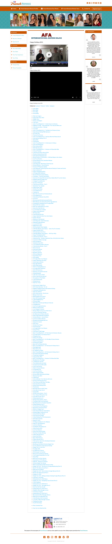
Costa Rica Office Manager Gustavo (41, 499)
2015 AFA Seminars (37, 270)
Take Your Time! (37, 282)
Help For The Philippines (39, 423)
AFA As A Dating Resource (39, 266)
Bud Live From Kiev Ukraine (39, 458)
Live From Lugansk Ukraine (39, 306)
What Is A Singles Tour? (38, 409)
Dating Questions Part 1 (38, 404)
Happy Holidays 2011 (38, 230)
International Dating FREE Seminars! (41, 132)
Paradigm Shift (36, 448)
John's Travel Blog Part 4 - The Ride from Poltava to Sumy (46, 130)
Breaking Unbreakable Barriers (40, 320)
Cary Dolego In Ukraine (38, 309)
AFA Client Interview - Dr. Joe (40, 287)
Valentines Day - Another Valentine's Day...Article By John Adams (48, 238)
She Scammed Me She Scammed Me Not (42, 200)
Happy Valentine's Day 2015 (39, 260)
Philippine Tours (37, 336)
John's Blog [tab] (35, 108)
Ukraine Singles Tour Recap (39, 463)
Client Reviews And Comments (40, 498)
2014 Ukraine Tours (37, 147)
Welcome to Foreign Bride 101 (40, 496)
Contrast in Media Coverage (39, 239)
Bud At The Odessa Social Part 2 (40, 472)
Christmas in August (38, 491)
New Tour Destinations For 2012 (41, 206)
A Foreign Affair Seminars (39, 173)
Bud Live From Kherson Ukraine (40, 453)
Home (14, 8)
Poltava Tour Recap (37, 337)
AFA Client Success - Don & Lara (40, 293)
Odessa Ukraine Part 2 (38, 434)
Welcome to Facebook (38, 469)
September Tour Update (38, 185)
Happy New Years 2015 (38, 117)
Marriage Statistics (37, 263)
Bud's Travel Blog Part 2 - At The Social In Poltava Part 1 (46, 352)
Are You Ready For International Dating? (42, 445)
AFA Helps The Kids (37, 418)
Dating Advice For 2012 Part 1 (40, 493)
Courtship (35, 128)
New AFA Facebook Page (39, 298)
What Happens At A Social (39, 296)
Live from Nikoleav (37, 425)
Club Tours (35, 122)
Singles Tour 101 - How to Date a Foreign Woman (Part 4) (46, 471)
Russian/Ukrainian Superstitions (40, 174)
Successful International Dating (40, 353)
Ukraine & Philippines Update (40, 166)
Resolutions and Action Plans (40, 407)
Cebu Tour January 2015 (39, 274)
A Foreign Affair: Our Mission (40, 258)
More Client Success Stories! (40, 276)
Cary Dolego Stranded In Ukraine (41, 244)
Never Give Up (36, 247)
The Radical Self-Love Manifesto (40, 401)
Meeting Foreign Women (39, 222)
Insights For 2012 (37, 474)
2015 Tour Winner (37, 291)
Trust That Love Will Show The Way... (41, 382)
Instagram (52, 106)
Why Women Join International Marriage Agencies (45, 201)
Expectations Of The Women (40, 460)
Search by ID (15, 41)
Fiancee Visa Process (38, 135)
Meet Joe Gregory (37, 116)
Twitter (47, 106)
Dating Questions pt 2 (38, 398)
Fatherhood (36, 377)
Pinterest (43, 106)
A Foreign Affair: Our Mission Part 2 (41, 334)
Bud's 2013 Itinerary (38, 437)
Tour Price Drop (37, 251)
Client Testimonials (37, 279)
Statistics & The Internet (38, 219)
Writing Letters (36, 212)
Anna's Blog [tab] (36, 113)
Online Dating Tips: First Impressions (42, 417)
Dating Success (36, 281)
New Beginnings (37, 347)
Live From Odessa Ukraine (39, 318)
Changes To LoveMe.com (39, 181)
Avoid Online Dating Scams (39, 385)
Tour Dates (15, 51)
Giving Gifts (36, 391)
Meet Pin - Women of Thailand (40, 461)
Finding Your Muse (37, 501)
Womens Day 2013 (37, 375)
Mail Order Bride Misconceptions (41, 315)
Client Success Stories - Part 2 (40, 246)
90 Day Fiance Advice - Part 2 (40, 393)
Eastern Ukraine (37, 217)
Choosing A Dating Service (39, 290)
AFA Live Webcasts (37, 254)
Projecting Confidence (38, 355)
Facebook (37, 106)
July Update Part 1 (37, 195)
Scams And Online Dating (39, 431)
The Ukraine (36, 141)
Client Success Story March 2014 (41, 152)
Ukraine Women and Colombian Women (42, 160)
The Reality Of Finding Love (39, 426)
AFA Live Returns (37, 241)
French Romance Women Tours (71, 8)
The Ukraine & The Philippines (40, 406)
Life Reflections (36, 304)
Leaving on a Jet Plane (38, 477)
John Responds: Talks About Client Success (43, 163)
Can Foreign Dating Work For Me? (41, 455)
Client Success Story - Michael (40, 127)
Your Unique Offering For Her (40, 394)
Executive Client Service (38, 208)
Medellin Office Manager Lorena (40, 490)
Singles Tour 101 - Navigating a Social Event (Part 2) (45, 480)
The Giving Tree (36, 326)
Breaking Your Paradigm (39, 360)
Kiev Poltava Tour (37, 255)
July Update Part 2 (37, 190)
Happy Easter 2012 (37, 187)
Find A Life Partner (37, 366)
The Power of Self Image (38, 331)
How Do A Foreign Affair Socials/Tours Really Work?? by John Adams (49, 178)
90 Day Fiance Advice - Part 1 (40, 399)
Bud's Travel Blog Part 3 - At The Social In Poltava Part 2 (46, 345)
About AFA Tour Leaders (39, 204)
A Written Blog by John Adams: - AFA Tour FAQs (44, 233)
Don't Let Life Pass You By (39, 487)
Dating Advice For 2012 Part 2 (40, 488)
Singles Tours (36, 119)
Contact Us (87, 8)
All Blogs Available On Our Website (41, 421)
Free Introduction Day (38, 214)
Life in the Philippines (38, 144)
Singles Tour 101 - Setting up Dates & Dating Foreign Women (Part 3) (49, 475)
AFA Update (36, 257)
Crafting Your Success (38, 361)
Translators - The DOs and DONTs (41, 176)
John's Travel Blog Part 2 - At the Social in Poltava (44, 143)
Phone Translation (16, 68)
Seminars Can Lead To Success (40, 271)
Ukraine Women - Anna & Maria (40, 317)
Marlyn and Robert (37, 120)
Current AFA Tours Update (39, 209)
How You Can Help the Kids (39, 508)
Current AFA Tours (37, 224)
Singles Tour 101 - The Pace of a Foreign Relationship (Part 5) (47, 466)
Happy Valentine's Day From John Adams (42, 216)
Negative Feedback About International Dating (44, 288)
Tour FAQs (15, 58)
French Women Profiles (18, 35)
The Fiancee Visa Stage (38, 415)
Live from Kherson (37, 429)
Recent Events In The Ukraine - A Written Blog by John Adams (47, 157)
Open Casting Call (37, 170)
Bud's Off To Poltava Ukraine (40, 344)
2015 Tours (35, 323)
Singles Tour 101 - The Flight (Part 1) (41, 485)
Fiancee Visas (15, 64)
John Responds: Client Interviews (41, 220)
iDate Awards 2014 (37, 428)
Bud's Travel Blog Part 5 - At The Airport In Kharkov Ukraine (47, 333)
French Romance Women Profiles (29, 8)
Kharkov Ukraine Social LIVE (40, 154)
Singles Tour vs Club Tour (39, 447)
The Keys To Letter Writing (39, 433)
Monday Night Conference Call (40, 412)
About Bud (35, 456)
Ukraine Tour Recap (37, 189)
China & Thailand (37, 151)
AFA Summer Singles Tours (39, 285)
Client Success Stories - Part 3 (40, 236)
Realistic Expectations (38, 340)
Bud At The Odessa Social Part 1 (40, 468)
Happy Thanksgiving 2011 (39, 235)
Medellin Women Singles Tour (40, 179)
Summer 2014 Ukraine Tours (40, 380)
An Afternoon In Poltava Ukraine (41, 314)
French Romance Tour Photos (51, 8)
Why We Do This (37, 348)
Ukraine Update (36, 162)
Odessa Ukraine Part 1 (38, 439)
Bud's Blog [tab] (35, 110)
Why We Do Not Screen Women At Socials (43, 302)
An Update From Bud (38, 350)
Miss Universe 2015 (37, 146)
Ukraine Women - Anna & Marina (41, 165)
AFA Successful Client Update (40, 227)
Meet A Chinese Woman (38, 368)
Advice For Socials (37, 321)
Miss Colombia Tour (38, 505)
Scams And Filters (37, 436)
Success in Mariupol (38, 182)
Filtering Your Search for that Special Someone (44, 440)
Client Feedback (37, 482)
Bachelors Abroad (37, 252)
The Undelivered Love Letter (39, 363)
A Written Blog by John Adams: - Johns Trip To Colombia (46, 228)
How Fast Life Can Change (39, 383)
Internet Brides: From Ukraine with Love (42, 379)
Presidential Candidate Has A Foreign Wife (43, 203)
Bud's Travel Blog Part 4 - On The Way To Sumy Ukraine (46, 339)
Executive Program (37, 249)
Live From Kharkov (37, 158)
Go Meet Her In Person (38, 450)
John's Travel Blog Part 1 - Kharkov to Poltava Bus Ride (46, 149)
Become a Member (17, 38)
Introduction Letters (38, 342)
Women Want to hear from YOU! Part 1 (42, 310)
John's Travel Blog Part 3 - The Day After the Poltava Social (47, 136)
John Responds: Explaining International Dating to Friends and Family (49, 168)
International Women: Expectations (41, 410)
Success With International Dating (41, 374)
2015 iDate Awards (37, 265)
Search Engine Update (38, 372)
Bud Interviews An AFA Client (40, 388)
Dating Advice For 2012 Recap (40, 479)
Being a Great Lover (37, 294)
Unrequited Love (37, 369)
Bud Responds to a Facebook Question (42, 402)
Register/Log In (97, 8)
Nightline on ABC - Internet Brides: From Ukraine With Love (47, 125)
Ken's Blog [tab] (35, 111)
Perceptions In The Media (39, 278)
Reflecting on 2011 (37, 225)
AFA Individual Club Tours (39, 231)
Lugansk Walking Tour (38, 299)
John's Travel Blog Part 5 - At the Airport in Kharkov (45, 124)
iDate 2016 (35, 139)
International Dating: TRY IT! (40, 138)
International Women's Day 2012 (41, 197)
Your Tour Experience (17, 54)
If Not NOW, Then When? (39, 414)
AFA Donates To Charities (39, 452)
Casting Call (36, 192)
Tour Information (16, 48)
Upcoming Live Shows (38, 262)
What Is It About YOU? (38, 307)
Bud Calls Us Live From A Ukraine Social (42, 193)
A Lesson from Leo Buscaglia (39, 364)
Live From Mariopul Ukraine (39, 312)
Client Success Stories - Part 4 (40, 184)
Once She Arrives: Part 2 (39, 390)
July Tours (35, 198)
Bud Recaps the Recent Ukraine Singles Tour (43, 444)
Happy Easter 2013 (37, 356)
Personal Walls (36, 301)
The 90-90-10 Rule (37, 502)
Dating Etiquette (37, 273)
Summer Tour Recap (38, 442)
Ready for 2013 (36, 420)
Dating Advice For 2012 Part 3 (40, 483)
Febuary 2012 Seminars (38, 211)
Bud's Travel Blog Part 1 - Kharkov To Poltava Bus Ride (46, 358)
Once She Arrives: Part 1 (39, 396)
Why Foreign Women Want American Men (43, 464)
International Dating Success (40, 155)
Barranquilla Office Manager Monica (41, 494)
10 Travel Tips (36, 133)
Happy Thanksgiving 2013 (39, 171)
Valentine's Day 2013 (38, 243)
